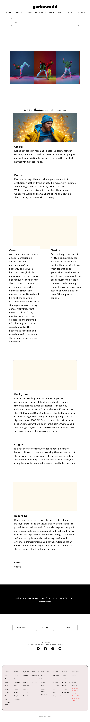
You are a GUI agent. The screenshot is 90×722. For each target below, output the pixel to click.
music (16, 689)
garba (19, 12)
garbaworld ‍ (45, 7)
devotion (50, 12)
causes (25, 689)
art (54, 692)
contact (8, 696)
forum (74, 679)
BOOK (7, 685)
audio (64, 679)
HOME (8, 12)
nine (43, 685)
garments (35, 675)
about (7, 692)
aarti (16, 685)
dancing (45, 628)
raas (15, 679)
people (25, 675)
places (25, 679)
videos (64, 675)
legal (7, 689)
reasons (55, 682)
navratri (17, 682)
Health (55, 689)
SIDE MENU (14, 69)
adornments (35, 679)
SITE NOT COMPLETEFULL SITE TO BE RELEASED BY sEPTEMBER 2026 (76, 694)
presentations (65, 682)
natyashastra (56, 696)
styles (68, 628)
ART (15, 111)
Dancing (45, 31)
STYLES (16, 124)
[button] (16, 22)
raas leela (43, 690)
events (29, 12)
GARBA (16, 672)
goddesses (45, 679)
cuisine (25, 692)
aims (6, 679)
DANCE (55, 672)
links (74, 682)
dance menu (21, 628)
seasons (26, 685)
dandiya (17, 699)
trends (34, 682)
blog (6, 682)
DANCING (15, 99)
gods (43, 682)
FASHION (35, 672)
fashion (39, 12)
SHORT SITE (7, 704)
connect (81, 12)
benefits (26, 696)
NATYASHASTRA (16, 149)
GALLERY (8, 699)
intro (6, 675)
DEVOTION (45, 672)
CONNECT (76, 672)
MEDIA (64, 672)
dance (61, 12)
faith (43, 675)
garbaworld (45, 716)
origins (16, 696)
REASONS (15, 137)
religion (44, 694)
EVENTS (26, 672)
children (56, 685)
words (64, 689)
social (74, 675)
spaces (25, 682)
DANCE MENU (16, 86)
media (71, 12)
